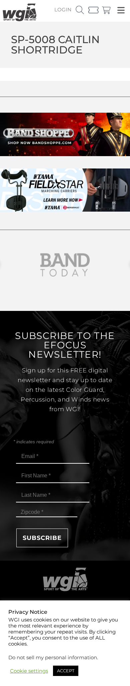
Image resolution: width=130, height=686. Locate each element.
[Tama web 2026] (65, 210)
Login (62, 9)
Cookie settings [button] (29, 671)
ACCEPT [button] (65, 670)
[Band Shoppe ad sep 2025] (65, 154)
